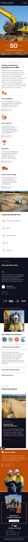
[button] (25, 2)
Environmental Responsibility (11, 370)
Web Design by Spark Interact (18, 539)
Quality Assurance (7, 375)
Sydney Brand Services (8, 539)
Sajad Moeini (9, 286)
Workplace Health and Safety (11, 347)
